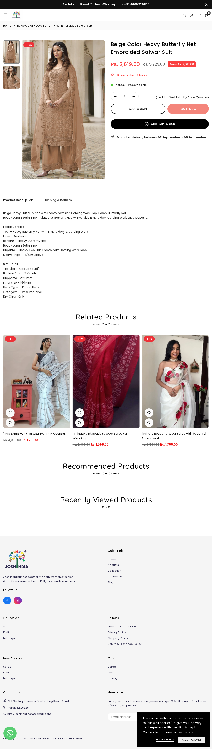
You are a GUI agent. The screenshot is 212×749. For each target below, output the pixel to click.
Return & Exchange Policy (124, 644)
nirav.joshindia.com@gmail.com (29, 714)
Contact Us (115, 576)
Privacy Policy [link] (165, 739)
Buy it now (188, 109)
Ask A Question (198, 97)
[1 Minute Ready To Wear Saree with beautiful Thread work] (175, 381)
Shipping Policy (118, 638)
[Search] (184, 15)
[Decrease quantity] (115, 96)
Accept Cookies (191, 739)
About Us (114, 565)
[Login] (191, 15)
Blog (111, 582)
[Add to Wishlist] (10, 412)
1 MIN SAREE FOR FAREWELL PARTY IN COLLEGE (34, 434)
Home (7, 26)
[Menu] (5, 15)
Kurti (6, 632)
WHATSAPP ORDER (162, 124)
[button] (97, 111)
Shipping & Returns (57, 200)
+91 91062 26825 (18, 708)
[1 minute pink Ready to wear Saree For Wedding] (106, 381)
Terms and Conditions (122, 626)
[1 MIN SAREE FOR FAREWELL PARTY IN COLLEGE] (36, 381)
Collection (114, 571)
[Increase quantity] (133, 96)
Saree (7, 626)
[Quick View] (10, 422)
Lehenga (9, 638)
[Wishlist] (199, 15)
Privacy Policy (117, 632)
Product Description (18, 200)
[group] (63, 109)
